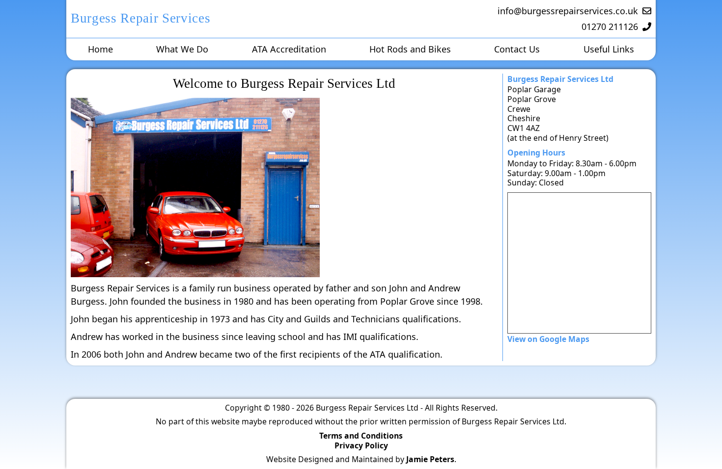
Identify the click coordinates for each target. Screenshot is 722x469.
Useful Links (608, 49)
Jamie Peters (430, 459)
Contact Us (517, 49)
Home (100, 49)
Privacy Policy (361, 445)
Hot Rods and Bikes (410, 49)
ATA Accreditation (289, 49)
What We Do (182, 49)
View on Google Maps (548, 339)
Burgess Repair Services (141, 18)
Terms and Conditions (361, 435)
